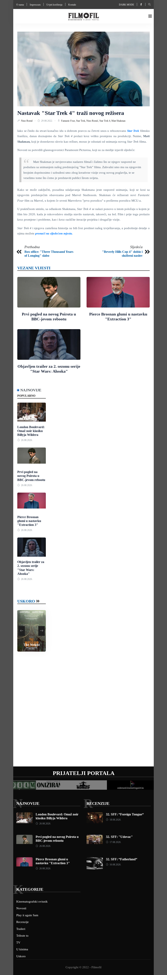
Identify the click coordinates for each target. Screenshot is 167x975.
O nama (20, 4)
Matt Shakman (118, 120)
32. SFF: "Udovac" (119, 836)
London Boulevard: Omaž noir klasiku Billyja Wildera (31, 430)
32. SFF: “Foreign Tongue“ (125, 814)
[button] (150, 16)
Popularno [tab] (26, 395)
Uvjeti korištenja (54, 4)
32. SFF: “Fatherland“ (121, 859)
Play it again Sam (27, 915)
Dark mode (126, 4)
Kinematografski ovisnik (32, 901)
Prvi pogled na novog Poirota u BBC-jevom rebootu (31, 475)
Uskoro (26, 601)
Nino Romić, (92, 120)
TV (18, 942)
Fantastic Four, (68, 120)
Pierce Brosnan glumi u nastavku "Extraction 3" (29, 520)
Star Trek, (81, 120)
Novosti (21, 908)
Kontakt (72, 4)
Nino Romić (27, 120)
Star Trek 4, (105, 120)
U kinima (22, 949)
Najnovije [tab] (30, 390)
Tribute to (22, 935)
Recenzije (98, 803)
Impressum (35, 4)
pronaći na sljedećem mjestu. (54, 233)
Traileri (20, 929)
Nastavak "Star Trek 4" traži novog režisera (70, 113)
